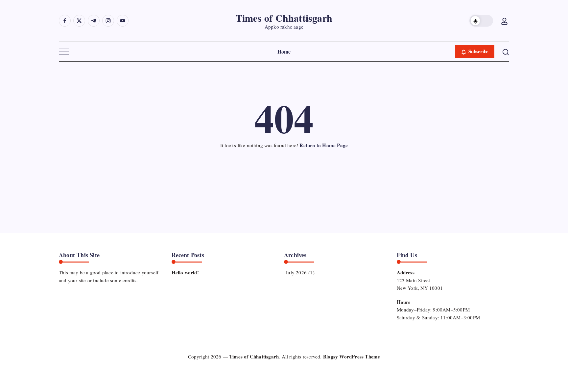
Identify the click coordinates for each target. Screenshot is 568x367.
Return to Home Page (323, 145)
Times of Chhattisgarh (284, 18)
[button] (481, 21)
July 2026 (296, 272)
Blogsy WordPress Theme (351, 356)
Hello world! (185, 272)
